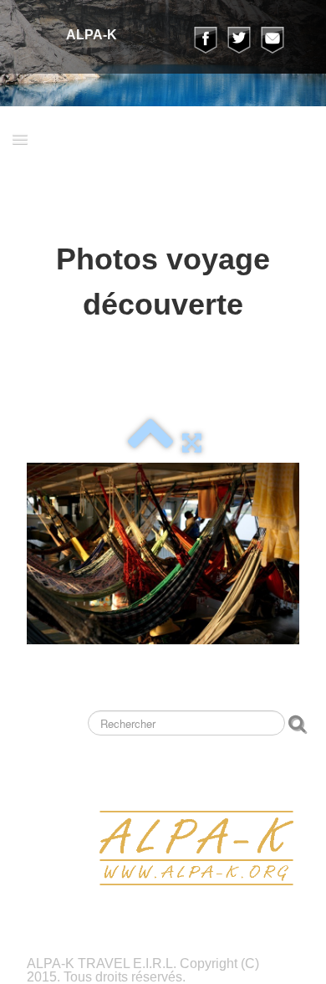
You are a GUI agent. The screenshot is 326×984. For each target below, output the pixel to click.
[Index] (150, 442)
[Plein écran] (191, 442)
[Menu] (20, 138)
